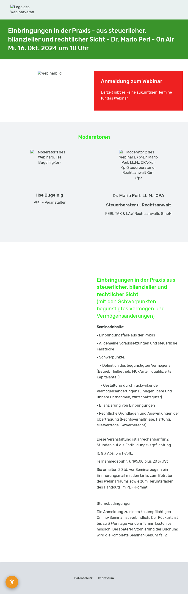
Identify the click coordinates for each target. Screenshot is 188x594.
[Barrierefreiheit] (12, 582)
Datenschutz (83, 578)
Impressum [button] (106, 578)
